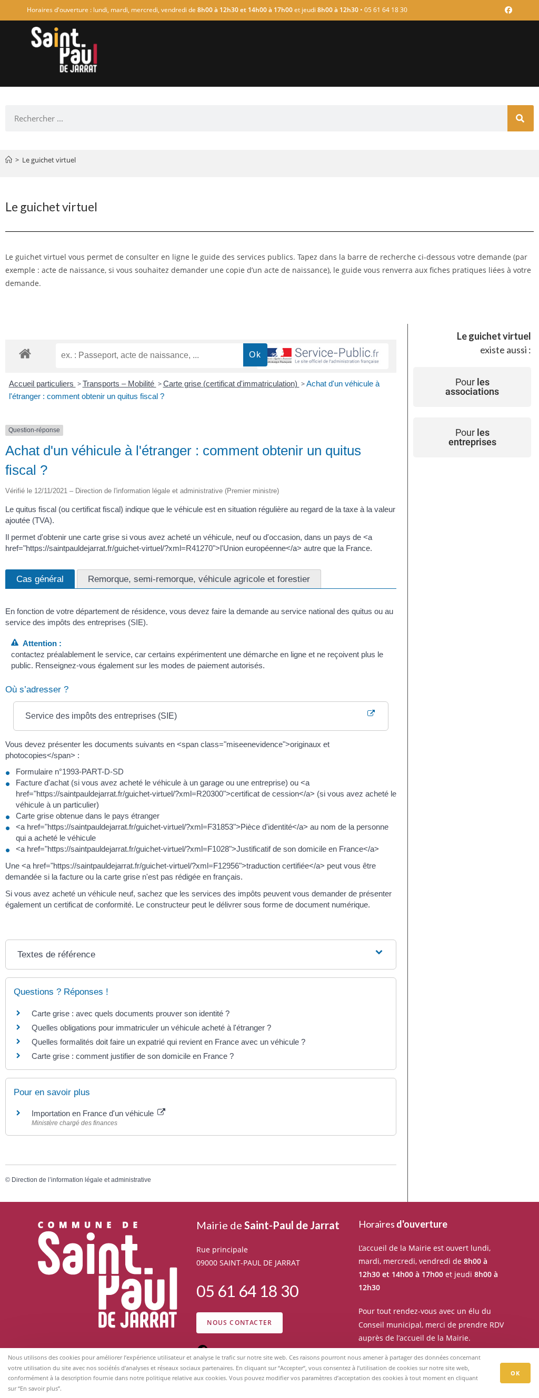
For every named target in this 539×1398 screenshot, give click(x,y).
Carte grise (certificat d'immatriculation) (231, 383)
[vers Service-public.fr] (322, 356)
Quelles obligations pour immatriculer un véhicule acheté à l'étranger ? (151, 1027)
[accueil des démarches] (25, 353)
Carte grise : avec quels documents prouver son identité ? (132, 1013)
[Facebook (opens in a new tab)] (507, 10)
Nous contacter (239, 1322)
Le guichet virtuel (49, 160)
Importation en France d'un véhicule (94, 1113)
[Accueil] (8, 160)
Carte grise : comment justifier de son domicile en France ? (133, 1056)
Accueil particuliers (42, 383)
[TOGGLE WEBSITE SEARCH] (508, 92)
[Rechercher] (520, 118)
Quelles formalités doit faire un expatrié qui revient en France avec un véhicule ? (168, 1041)
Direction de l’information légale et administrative (81, 1179)
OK (515, 1373)
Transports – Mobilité (119, 383)
